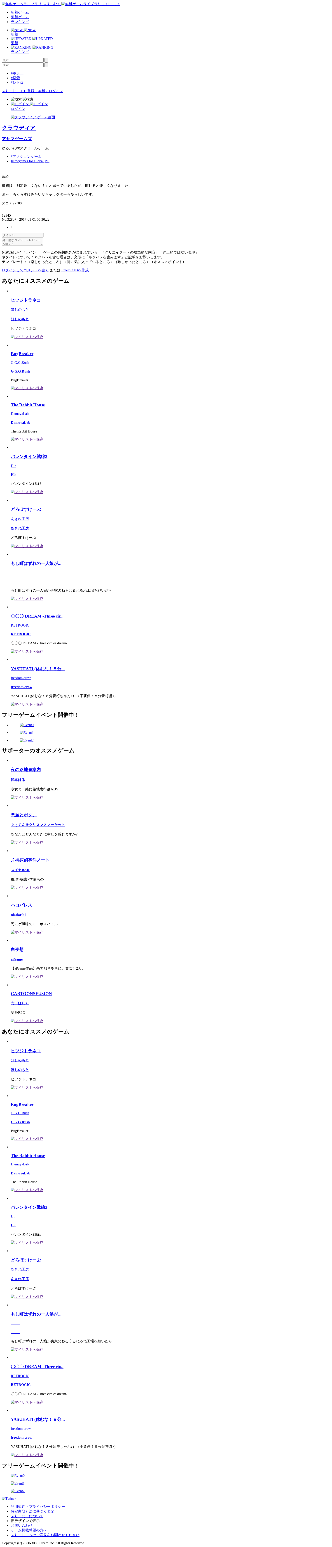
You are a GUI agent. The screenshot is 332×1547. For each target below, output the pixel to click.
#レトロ (17, 83)
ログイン (56, 91)
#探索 (15, 78)
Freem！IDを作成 (75, 270)
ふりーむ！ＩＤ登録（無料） (25, 91)
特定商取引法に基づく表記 (32, 1511)
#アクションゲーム (26, 156)
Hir (13, 466)
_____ (15, 572)
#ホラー (17, 73)
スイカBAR (20, 870)
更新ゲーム (20, 17)
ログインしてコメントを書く (25, 270)
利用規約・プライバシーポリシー (38, 1506)
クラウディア (19, 128)
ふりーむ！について (27, 1516)
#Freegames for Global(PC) (30, 161)
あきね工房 (20, 519)
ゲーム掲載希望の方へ (29, 1530)
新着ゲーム (20, 12)
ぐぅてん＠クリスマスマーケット (38, 825)
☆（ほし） (20, 1003)
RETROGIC (20, 625)
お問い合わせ (22, 1525)
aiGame (17, 959)
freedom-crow (21, 678)
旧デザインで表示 (25, 1521)
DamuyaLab (20, 414)
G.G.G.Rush (20, 362)
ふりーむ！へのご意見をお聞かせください (45, 1535)
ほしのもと (20, 309)
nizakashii (18, 915)
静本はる (18, 780)
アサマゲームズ (17, 138)
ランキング (20, 22)
